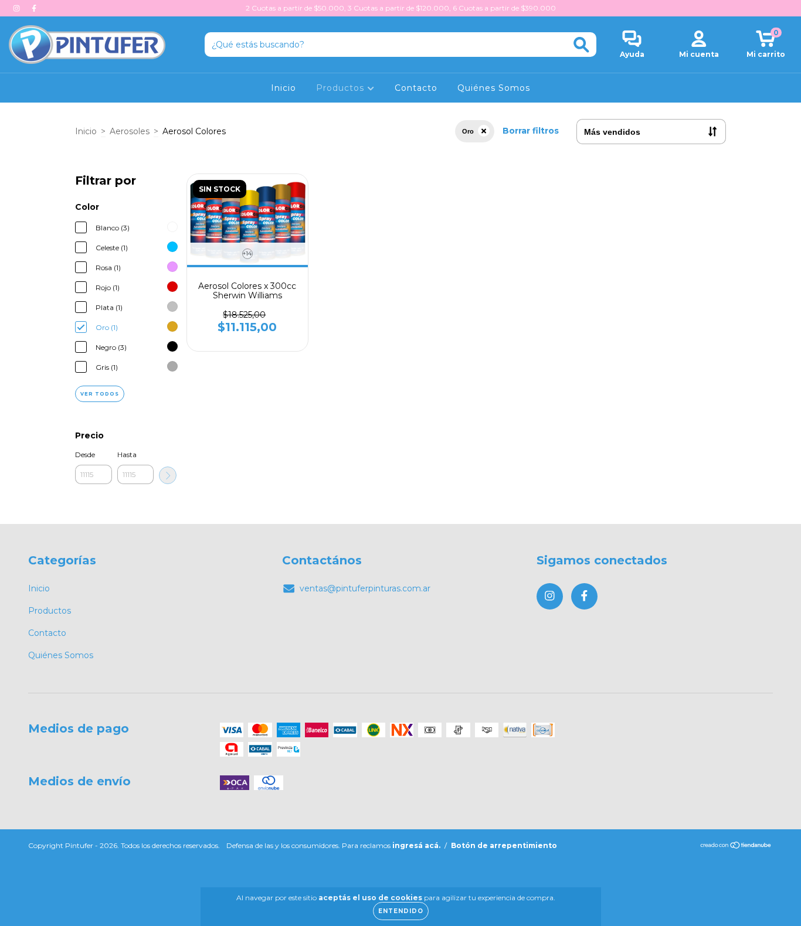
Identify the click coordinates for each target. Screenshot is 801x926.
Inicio (283, 88)
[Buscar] (581, 45)
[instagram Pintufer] (17, 8)
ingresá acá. (416, 845)
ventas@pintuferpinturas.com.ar (365, 588)
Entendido (400, 911)
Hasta (127, 454)
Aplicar (168, 475)
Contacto (416, 88)
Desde (85, 454)
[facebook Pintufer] (34, 8)
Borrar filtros (531, 130)
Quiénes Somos (493, 88)
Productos (341, 88)
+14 (247, 253)
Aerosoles (130, 131)
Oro (468, 131)
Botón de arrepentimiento (504, 845)
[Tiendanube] (736, 846)
